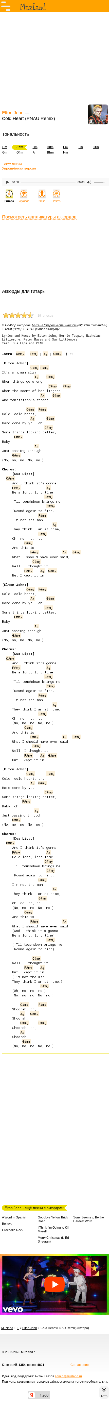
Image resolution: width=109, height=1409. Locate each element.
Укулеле (24, 200)
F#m (96, 147)
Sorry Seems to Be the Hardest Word (88, 1219)
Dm (35, 147)
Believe (7, 1224)
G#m (19, 152)
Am (35, 152)
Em (65, 147)
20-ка (42, 200)
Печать (56, 200)
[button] (54, 1284)
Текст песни (12, 164)
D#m (50, 147)
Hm (65, 152)
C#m (20, 353)
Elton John (13, 112)
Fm (81, 147)
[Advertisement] (54, 60)
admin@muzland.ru (68, 1376)
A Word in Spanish (14, 1217)
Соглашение (79, 1365)
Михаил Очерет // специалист (54, 325)
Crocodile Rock (12, 1230)
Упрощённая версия (19, 168)
